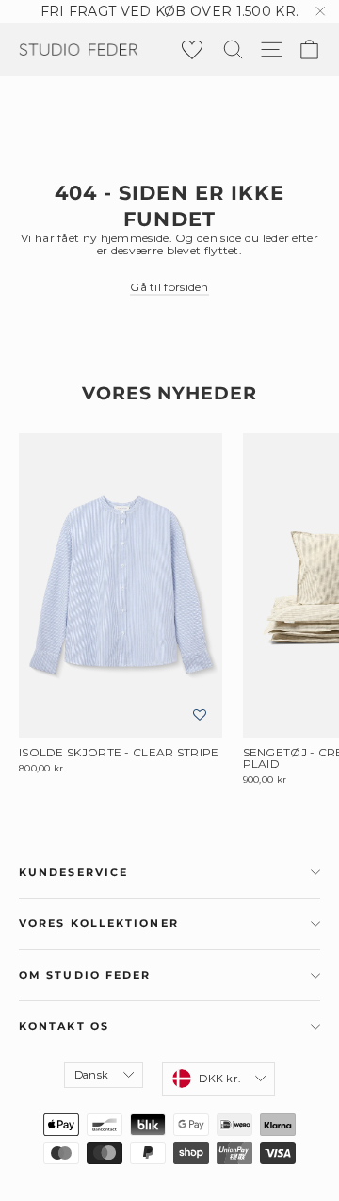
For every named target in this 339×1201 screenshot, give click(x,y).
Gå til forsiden (169, 287)
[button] (199, 715)
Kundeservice (73, 873)
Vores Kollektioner (99, 923)
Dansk (91, 1074)
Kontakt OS (64, 1026)
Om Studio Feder (85, 975)
